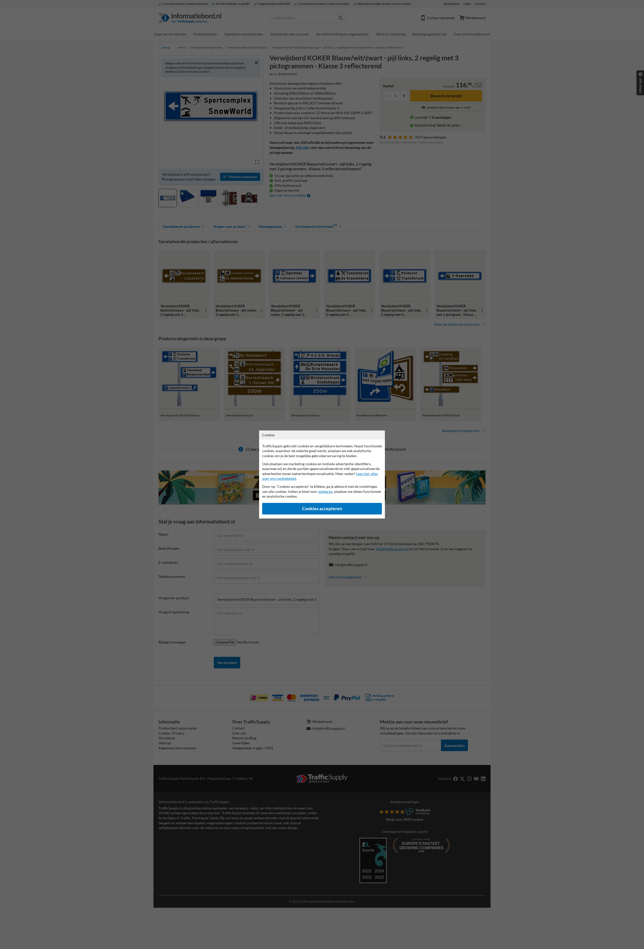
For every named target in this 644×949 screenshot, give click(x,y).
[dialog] (322, 474)
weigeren (325, 491)
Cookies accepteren (322, 508)
